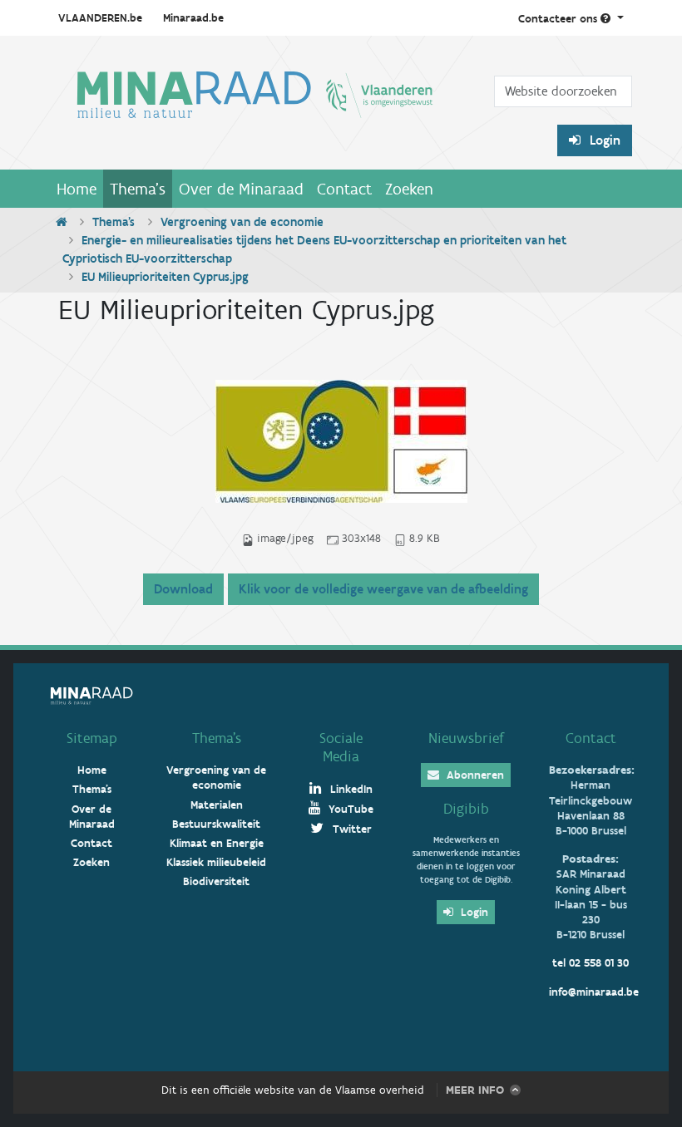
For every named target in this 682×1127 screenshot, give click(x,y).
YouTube (349, 809)
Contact (344, 189)
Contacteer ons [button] (559, 19)
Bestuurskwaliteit (216, 824)
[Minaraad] (255, 109)
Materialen (216, 805)
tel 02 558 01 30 (590, 963)
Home (76, 189)
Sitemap (92, 738)
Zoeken (409, 189)
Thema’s (216, 738)
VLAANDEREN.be (100, 18)
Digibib (466, 809)
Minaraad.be (193, 18)
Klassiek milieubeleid (216, 862)
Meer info (475, 1090)
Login (603, 140)
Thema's (138, 189)
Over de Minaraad (241, 189)
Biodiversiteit (216, 881)
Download (183, 589)
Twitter (350, 829)
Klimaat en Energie (217, 843)
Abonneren (473, 775)
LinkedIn (350, 789)
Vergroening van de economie (242, 221)
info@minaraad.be (594, 992)
